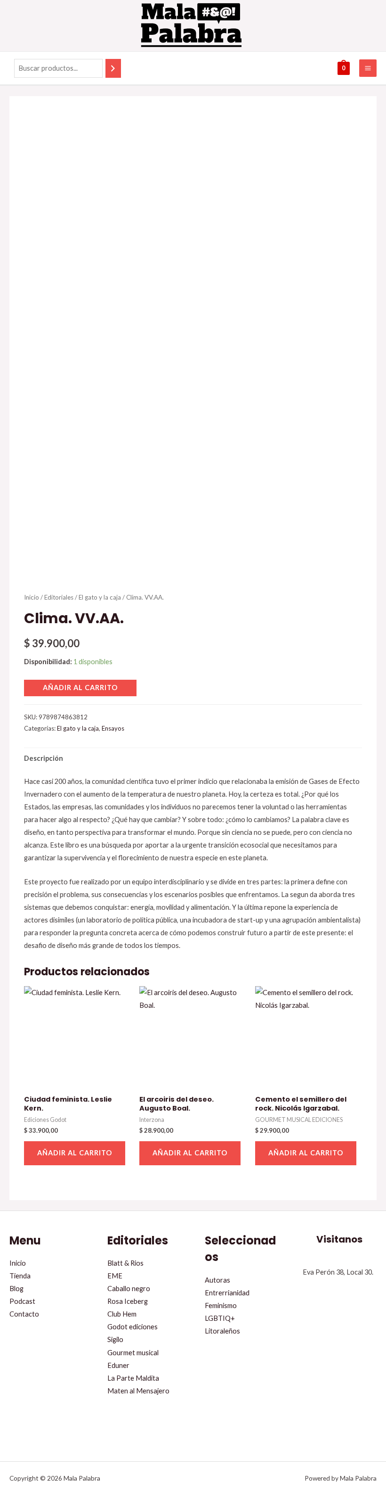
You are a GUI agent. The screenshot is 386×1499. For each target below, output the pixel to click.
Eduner (118, 1365)
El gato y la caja (100, 597)
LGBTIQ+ (220, 1318)
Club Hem (122, 1314)
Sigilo (115, 1339)
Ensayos (113, 728)
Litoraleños (222, 1331)
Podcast (22, 1301)
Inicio (31, 597)
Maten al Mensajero (138, 1391)
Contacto (24, 1314)
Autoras (217, 1280)
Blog (16, 1289)
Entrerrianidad (227, 1293)
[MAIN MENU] (368, 68)
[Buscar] (113, 68)
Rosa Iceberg (127, 1301)
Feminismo (221, 1305)
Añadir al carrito (80, 688)
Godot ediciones (132, 1327)
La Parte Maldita (133, 1378)
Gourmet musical (133, 1353)
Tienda (20, 1276)
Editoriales (58, 597)
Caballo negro (128, 1289)
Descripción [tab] (43, 758)
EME (114, 1276)
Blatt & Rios (125, 1263)
